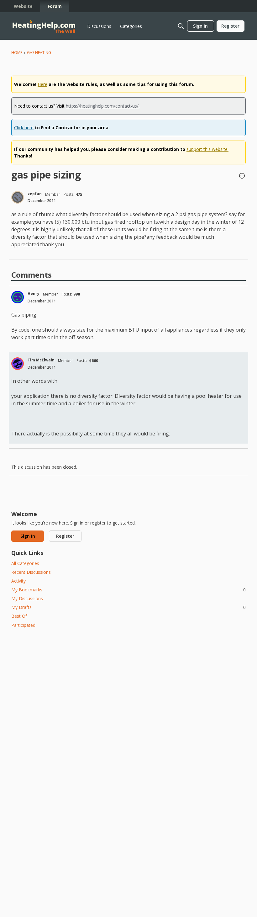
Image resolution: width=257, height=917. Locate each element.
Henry (33, 293)
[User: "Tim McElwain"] (17, 363)
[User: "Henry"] (17, 297)
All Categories (25, 563)
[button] (242, 176)
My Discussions (27, 598)
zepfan (35, 193)
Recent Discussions (31, 572)
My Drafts (128, 607)
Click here (24, 128)
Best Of (19, 616)
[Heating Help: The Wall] (44, 26)
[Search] (180, 26)
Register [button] (65, 536)
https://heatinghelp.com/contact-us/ (102, 106)
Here (42, 84)
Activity (18, 581)
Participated (23, 625)
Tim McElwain (41, 360)
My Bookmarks (128, 590)
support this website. (207, 149)
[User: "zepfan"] (17, 197)
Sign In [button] (27, 536)
